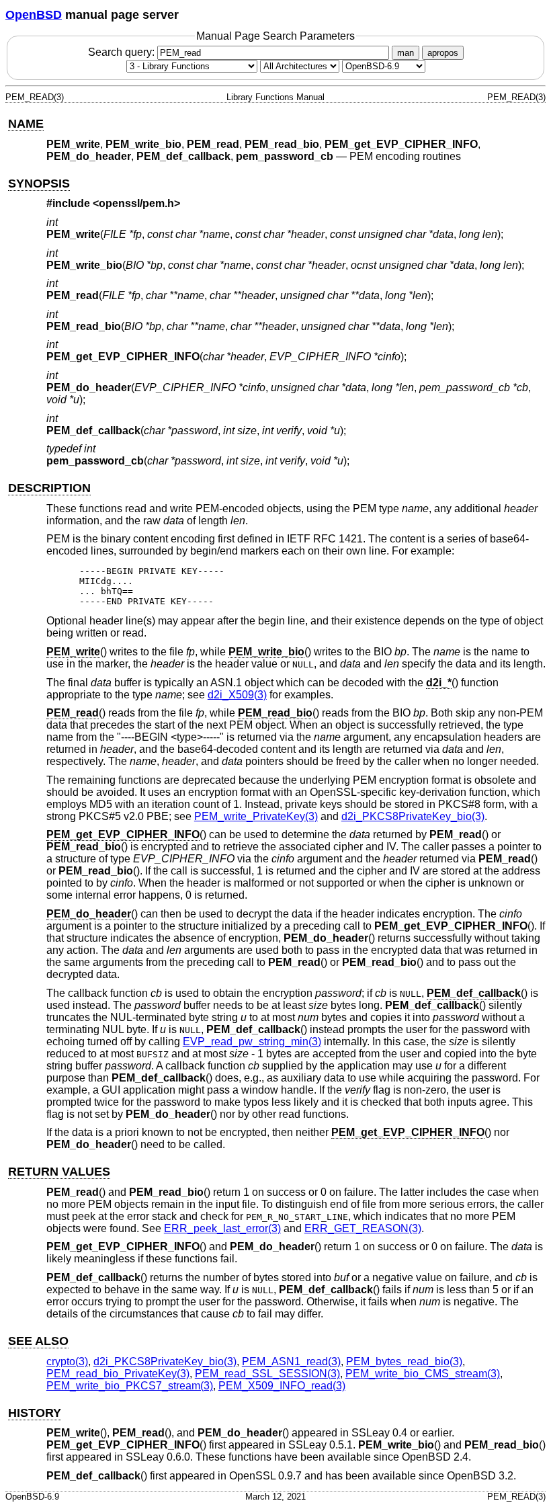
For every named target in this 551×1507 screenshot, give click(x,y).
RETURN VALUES (59, 1171)
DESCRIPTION (49, 488)
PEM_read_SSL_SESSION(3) (267, 1373)
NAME (26, 123)
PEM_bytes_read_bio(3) (404, 1361)
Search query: (122, 52)
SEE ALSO (38, 1341)
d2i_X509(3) (237, 694)
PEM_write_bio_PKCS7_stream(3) (129, 1385)
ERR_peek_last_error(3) (222, 1228)
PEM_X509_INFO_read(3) (281, 1385)
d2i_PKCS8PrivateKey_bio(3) (412, 816)
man (405, 53)
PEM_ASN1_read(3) (291, 1361)
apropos (442, 53)
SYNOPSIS (39, 183)
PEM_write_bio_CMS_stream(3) (422, 1373)
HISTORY (34, 1413)
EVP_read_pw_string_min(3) (252, 1041)
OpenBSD (33, 15)
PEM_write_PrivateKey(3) (256, 816)
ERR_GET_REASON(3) (362, 1228)
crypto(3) (67, 1361)
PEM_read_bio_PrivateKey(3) (117, 1373)
